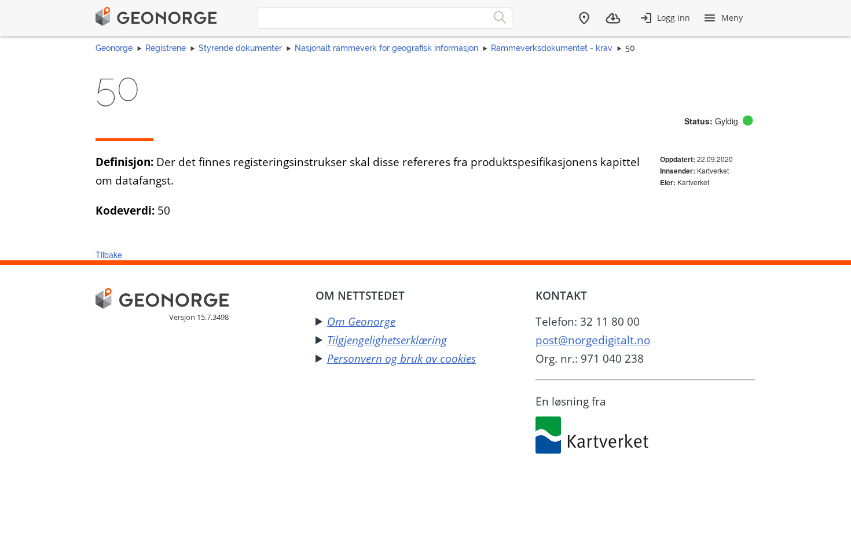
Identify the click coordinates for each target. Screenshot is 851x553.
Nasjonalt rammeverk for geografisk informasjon (386, 48)
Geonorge (114, 48)
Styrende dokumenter (240, 48)
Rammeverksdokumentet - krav (551, 48)
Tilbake (109, 254)
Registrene (165, 48)
